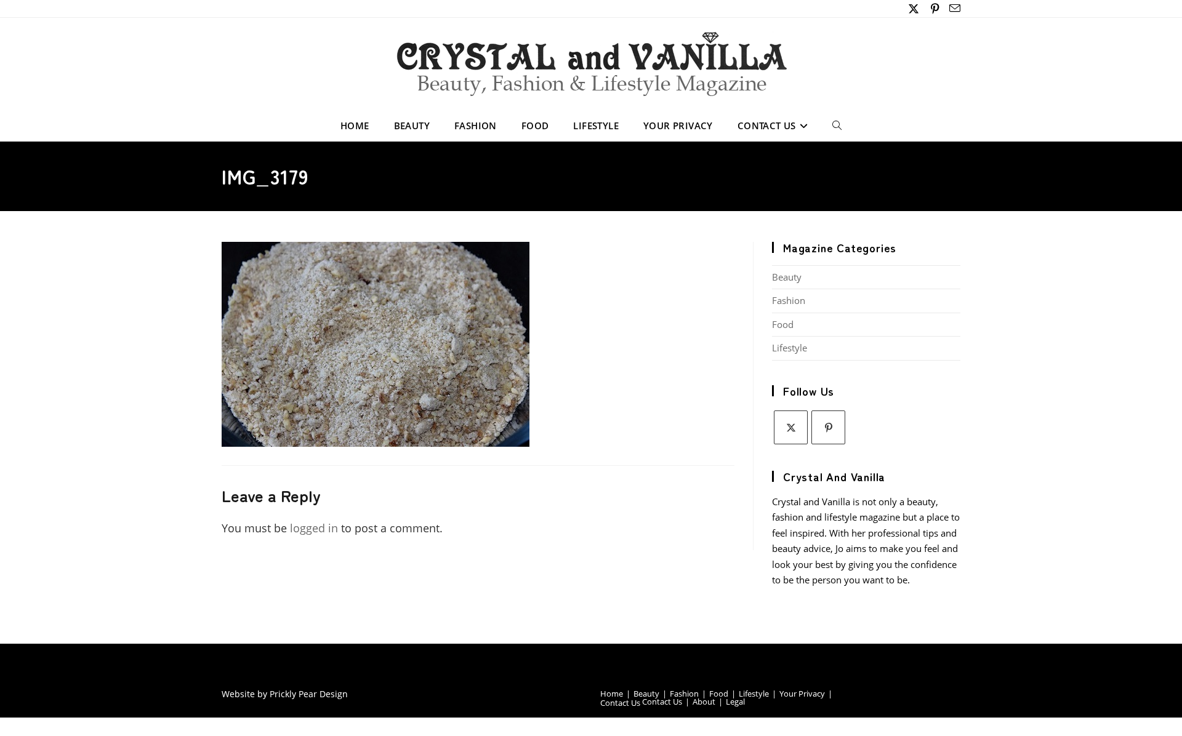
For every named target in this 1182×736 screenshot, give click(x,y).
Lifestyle (789, 348)
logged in (314, 528)
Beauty (787, 277)
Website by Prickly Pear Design (285, 694)
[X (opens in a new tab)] (914, 8)
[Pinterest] (828, 427)
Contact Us (620, 702)
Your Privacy (802, 693)
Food (783, 324)
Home (611, 693)
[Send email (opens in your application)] (953, 8)
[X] (791, 427)
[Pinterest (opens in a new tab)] (935, 8)
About (704, 701)
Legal (735, 701)
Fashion (788, 300)
